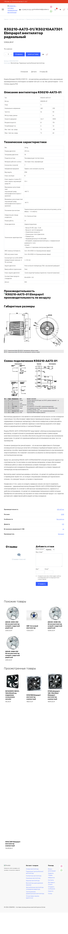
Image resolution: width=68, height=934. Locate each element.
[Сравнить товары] (64, 9)
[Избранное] (60, 9)
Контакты (51, 880)
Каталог (12, 19)
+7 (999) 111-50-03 (27, 10)
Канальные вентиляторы (33, 878)
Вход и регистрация (52, 870)
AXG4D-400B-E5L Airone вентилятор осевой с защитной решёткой (55, 625)
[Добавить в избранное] (43, 54)
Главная (6, 19)
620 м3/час (60, 509)
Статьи (50, 893)
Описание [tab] (24, 72)
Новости (50, 891)
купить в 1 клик (33, 54)
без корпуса (60, 519)
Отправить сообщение (51, 888)
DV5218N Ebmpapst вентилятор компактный (33, 697)
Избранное (51, 877)
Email (47, 569)
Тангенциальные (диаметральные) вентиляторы (35, 892)
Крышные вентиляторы (33, 880)
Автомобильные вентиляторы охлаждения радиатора (35, 888)
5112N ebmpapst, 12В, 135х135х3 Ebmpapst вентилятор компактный (54, 695)
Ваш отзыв (39, 552)
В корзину (19, 54)
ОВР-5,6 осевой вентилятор (32, 627)
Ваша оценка (40, 549)
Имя (37, 569)
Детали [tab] (34, 72)
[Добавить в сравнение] (47, 54)
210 (63, 524)
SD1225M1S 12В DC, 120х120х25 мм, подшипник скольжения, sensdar (12, 695)
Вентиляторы (20, 19)
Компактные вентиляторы (33, 876)
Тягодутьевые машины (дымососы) (32, 897)
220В (62, 514)
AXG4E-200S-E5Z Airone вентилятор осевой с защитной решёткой (12, 625)
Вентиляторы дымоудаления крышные (34, 884)
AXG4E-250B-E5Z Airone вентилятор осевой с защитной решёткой (12, 654)
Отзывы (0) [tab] (43, 72)
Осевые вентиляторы (32, 869)
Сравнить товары (51, 874)
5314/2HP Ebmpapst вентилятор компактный (12, 844)
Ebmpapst (61, 534)
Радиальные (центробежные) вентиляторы (38, 19)
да (63, 529)
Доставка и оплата (51, 883)
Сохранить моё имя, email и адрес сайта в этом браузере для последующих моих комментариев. (49, 577)
